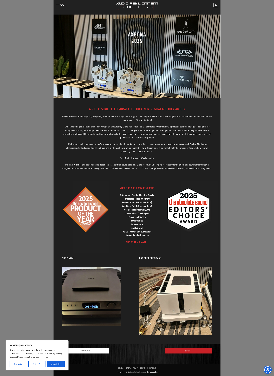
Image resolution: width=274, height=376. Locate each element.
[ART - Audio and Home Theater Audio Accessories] (137, 5)
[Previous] (60, 56)
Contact (121, 368)
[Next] (213, 56)
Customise (18, 364)
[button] (60, 5)
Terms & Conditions (148, 368)
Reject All (37, 364)
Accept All (55, 364)
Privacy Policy (132, 368)
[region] (37, 355)
